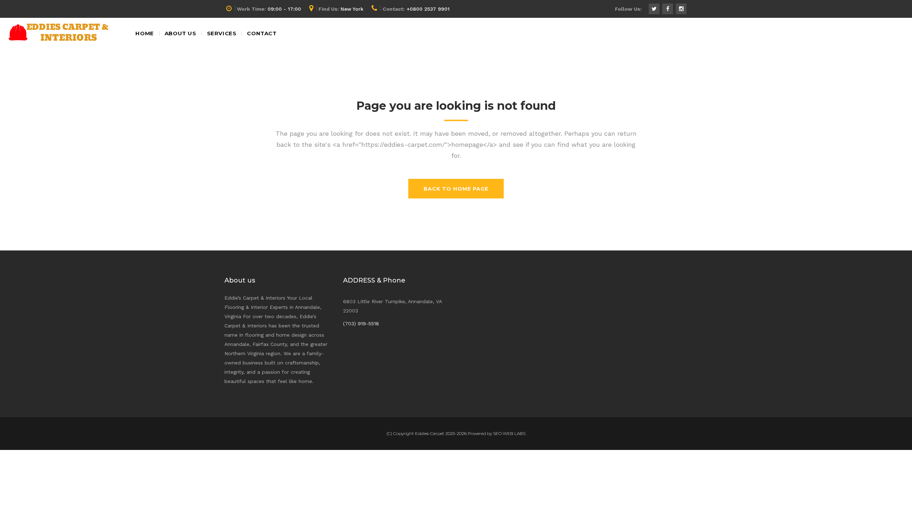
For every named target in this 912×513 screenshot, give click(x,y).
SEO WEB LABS (509, 433)
